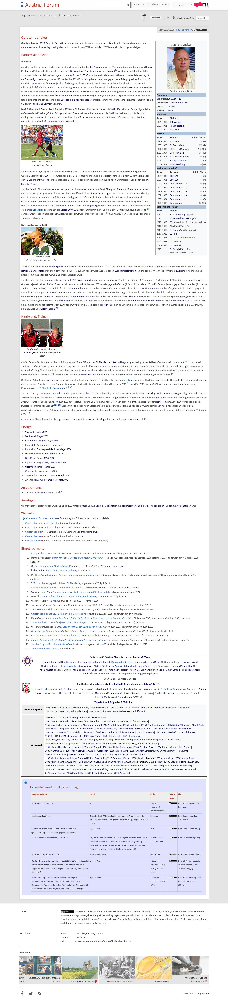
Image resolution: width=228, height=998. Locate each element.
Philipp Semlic (124, 696)
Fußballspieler (114, 43)
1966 (157, 732)
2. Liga (129, 379)
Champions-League (35, 440)
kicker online (37, 570)
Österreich (60, 95)
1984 (159, 747)
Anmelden (202, 18)
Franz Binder (182, 707)
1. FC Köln (175, 129)
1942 (90, 711)
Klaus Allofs (152, 743)
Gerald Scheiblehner (164, 693)
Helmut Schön (138, 707)
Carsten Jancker (33, 523)
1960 (169, 724)
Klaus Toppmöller (60, 743)
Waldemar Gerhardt (107, 732)
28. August (173, 98)
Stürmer (81, 117)
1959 (144, 724)
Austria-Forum (42, 4)
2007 (190, 761)
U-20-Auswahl (73, 288)
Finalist (29, 444)
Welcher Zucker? (162, 981)
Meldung (57, 600)
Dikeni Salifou (99, 669)
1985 (47, 750)
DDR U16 (174, 179)
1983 (136, 747)
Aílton (120, 761)
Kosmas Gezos (189, 661)
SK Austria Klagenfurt (180, 249)
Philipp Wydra (150, 673)
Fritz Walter (79, 754)
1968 (66, 735)
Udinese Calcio (177, 152)
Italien (137, 113)
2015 (90, 769)
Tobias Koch (130, 665)
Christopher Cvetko (122, 661)
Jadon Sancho (58, 772)
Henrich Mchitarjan (142, 769)
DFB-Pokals (135, 87)
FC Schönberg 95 (34, 179)
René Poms (162, 401)
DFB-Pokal (30, 458)
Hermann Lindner (172, 739)
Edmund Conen (79, 711)
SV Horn (174, 233)
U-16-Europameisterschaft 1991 (53, 475)
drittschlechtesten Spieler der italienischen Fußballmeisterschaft (153, 505)
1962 (66, 728)
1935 (47, 707)
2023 (90, 772)
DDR (186, 102)
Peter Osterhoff (168, 732)
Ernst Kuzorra (57, 707)
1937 (108, 707)
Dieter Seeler (77, 721)
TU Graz (201, 4)
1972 (47, 739)
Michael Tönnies (59, 754)
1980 (120, 743)
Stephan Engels (147, 747)
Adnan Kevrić (187, 758)
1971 (125, 735)
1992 (116, 75)
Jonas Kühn (144, 665)
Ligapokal (30, 462)
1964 (167, 728)
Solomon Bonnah (102, 661)
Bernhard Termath (93, 724)
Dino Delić (154, 661)
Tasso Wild (140, 728)
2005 (47, 175)
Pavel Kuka (100, 758)
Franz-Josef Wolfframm (81, 728)
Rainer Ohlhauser (186, 732)
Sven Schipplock (118, 769)
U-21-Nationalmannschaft (150, 288)
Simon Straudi (173, 669)
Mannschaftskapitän (85, 205)
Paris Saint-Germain (42, 103)
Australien (84, 280)
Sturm (171, 110)
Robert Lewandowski (180, 765)
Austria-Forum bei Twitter (30, 993)
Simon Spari (157, 669)
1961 (47, 728)
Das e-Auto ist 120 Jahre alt (120, 981)
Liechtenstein (48, 308)
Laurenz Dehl (140, 661)
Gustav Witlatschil (181, 724)
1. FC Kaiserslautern (179, 156)
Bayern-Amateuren (56, 91)
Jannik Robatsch (81, 669)
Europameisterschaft (125, 270)
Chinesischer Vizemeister (38, 471)
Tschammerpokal (33, 709)
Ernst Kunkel (107, 721)
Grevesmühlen (175, 102)
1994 (111, 754)
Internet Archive (113, 553)
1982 (105, 747)
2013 (47, 769)
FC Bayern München (179, 148)
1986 (68, 750)
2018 (161, 769)
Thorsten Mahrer (179, 665)
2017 (155, 769)
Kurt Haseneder (125, 728)
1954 (68, 717)
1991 (47, 754)
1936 (68, 707)
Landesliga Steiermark (156, 393)
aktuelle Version (184, 29)
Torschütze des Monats (37, 492)
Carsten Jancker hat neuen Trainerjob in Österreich (57, 613)
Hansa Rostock (177, 125)
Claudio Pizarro (156, 761)
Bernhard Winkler (121, 758)
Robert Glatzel (79, 772)
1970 (105, 735)
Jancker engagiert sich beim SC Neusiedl (58, 583)
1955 (47, 721)
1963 (149, 728)
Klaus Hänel (57, 728)
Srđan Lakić (157, 765)
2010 (96, 765)
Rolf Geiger (135, 724)
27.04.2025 (155, 911)
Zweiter (180, 270)
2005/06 (128, 171)
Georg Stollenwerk (81, 717)
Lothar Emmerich (145, 732)
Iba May (193, 665)
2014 (67, 769)
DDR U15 (174, 175)
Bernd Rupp (91, 739)
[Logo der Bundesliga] (26, 687)
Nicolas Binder (68, 661)
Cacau (196, 761)
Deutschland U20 (178, 195)
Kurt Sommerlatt (123, 721)
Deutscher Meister (34, 453)
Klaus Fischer (105, 739)
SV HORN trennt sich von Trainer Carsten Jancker (56, 609)
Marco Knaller (114, 665)
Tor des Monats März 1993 (44, 648)
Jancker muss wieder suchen (60, 570)
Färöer (104, 304)
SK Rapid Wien (177, 145)
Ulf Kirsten (130, 296)
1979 (98, 743)
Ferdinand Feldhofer (41, 689)
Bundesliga (31, 79)
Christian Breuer (127, 732)
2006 (167, 761)
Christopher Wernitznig (130, 673)
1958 (126, 724)
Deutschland (176, 202)
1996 (67, 109)
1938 (128, 707)
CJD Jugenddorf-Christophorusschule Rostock (91, 71)
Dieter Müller (88, 743)
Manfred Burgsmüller (133, 743)
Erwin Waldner (99, 717)
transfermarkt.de (89, 527)
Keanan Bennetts (51, 661)
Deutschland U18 (178, 191)
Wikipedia (117, 911)
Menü (181, 4)
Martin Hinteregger (51, 665)
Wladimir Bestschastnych (63, 758)
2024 (116, 772)
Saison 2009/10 (68, 209)
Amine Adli (125, 772)
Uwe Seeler (56, 724)
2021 (47, 772)
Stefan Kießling (100, 769)
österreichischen (104, 684)
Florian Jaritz (69, 665)
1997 (46, 453)
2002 (112, 109)
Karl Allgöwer (78, 750)
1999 (60, 444)
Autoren (165, 911)
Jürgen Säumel (131, 693)
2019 (167, 769)
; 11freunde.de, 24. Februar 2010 (59, 587)
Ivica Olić (88, 765)
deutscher (101, 43)
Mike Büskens (89, 374)
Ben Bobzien (84, 661)
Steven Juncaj (85, 665)
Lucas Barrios (120, 765)
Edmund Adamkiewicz (164, 707)
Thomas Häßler (85, 758)
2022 (69, 772)
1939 (149, 707)
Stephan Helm (71, 689)
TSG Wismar (175, 121)
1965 (47, 732)
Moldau (46, 296)
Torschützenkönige (105, 702)
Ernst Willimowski (102, 711)
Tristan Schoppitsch (118, 669)
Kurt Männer (118, 707)
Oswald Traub (141, 721)
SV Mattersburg (177, 164)
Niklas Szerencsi (190, 669)
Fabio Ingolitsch (103, 689)
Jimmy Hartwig (58, 747)
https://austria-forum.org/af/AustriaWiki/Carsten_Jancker (103, 940)
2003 (92, 761)
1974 (181, 98)
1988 (112, 750)
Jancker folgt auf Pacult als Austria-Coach (52, 644)
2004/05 (40, 171)
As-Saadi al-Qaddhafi (103, 505)
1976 (47, 743)
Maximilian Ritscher (105, 693)
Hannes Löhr (76, 735)
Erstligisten (27, 117)
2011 (148, 765)
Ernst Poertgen (97, 707)
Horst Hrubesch (75, 747)
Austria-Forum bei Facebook (22, 993)
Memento (77, 553)
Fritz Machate (57, 711)
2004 (113, 761)
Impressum (203, 993)
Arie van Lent (57, 761)
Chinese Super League (99, 193)
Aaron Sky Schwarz (140, 669)
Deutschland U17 (178, 187)
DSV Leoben (176, 241)
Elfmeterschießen (79, 91)
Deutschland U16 (178, 183)
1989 (132, 750)
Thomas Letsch (66, 693)
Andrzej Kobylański (59, 83)
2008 (47, 765)
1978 (78, 743)
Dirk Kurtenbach (100, 750)
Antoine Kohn (92, 721)
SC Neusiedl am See (179, 218)
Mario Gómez (57, 765)
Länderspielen (56, 266)
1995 (132, 754)
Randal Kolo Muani (103, 772)
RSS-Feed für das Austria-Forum (39, 993)
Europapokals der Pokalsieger (76, 99)
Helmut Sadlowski (60, 721)
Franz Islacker (58, 717)
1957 (106, 724)
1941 (68, 711)
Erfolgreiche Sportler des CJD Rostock (50, 553)
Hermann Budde (80, 707)
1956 (47, 724)
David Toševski (89, 673)
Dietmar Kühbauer (173, 689)
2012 (166, 765)
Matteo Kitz (100, 665)
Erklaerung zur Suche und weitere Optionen (150, 4)
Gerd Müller (57, 735)
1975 (160, 739)
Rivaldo (83, 505)
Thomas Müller (136, 765)
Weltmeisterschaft (178, 300)
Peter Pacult (137, 419)
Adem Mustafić (47, 669)
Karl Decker (124, 711)
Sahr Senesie (106, 765)
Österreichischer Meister (37, 466)
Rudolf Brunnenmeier (181, 728)
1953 (47, 717)
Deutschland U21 (178, 199)
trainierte (136, 43)
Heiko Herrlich (142, 754)
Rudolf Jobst (116, 724)
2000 (157, 300)
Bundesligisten (78, 95)
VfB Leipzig (124, 79)
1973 (115, 739)
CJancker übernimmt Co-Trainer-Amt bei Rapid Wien (68, 596)
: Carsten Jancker (41, 518)
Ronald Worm (169, 747)
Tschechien (64, 300)
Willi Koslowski (88, 732)
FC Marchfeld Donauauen (182, 237)
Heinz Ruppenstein (73, 724)
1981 (47, 747)
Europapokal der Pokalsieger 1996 (54, 449)
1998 (46, 458)
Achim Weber (167, 758)
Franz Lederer (36, 209)
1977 (72, 743)
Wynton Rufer (167, 750)
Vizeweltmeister (33, 431)
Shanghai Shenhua (179, 160)
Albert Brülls (198, 724)
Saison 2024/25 (141, 656)
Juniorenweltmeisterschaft (57, 280)
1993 (74, 280)
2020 (172, 769)
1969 (86, 735)
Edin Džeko (76, 765)
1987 (88, 750)
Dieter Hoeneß (109, 743)
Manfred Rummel (156, 724)
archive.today (119, 566)
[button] (155, 17)
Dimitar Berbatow (80, 761)
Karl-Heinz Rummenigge (121, 747)
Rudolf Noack (138, 711)
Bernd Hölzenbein (148, 739)
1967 (47, 735)
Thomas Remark (93, 747)
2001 (55, 440)
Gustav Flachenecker (105, 728)
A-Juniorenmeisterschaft (50, 479)
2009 (67, 765)
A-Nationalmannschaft (79, 296)
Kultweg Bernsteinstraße (83, 981)
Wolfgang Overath (60, 739)
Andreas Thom (99, 754)
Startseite (22, 5)
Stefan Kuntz (122, 750)
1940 (47, 711)
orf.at (117, 605)
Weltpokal (30, 436)
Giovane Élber (103, 761)
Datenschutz (188, 993)
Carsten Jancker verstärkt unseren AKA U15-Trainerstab (81, 592)
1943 (115, 711)
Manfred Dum (57, 750)
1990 (156, 750)
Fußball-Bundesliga (125, 684)
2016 (130, 769)
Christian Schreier (144, 750)
